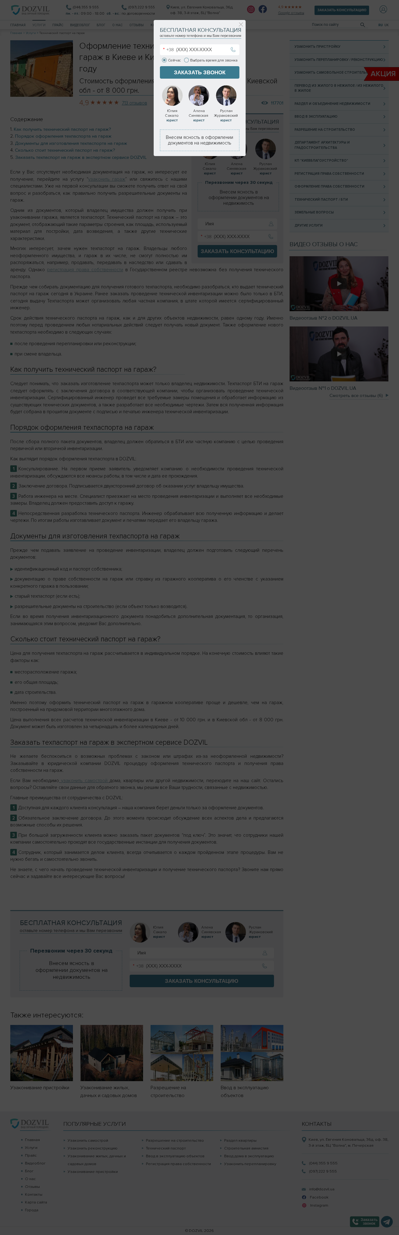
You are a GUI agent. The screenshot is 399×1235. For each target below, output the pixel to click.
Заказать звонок (199, 72)
